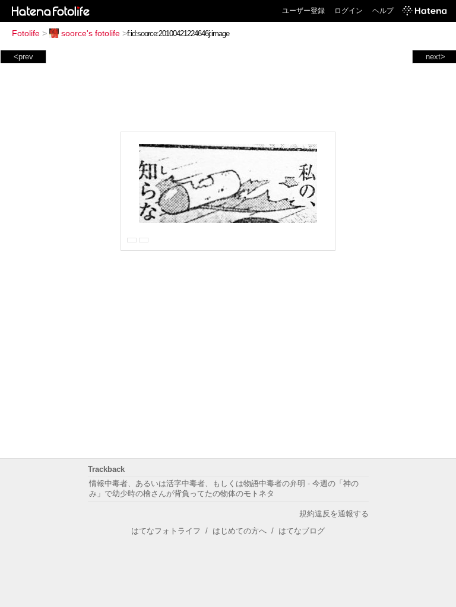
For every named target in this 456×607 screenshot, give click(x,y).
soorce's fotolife (90, 33)
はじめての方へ (240, 530)
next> (435, 56)
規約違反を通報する (334, 513)
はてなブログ (301, 530)
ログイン (348, 11)
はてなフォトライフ (166, 530)
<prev (23, 56)
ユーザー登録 (303, 11)
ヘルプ (383, 11)
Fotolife (26, 33)
